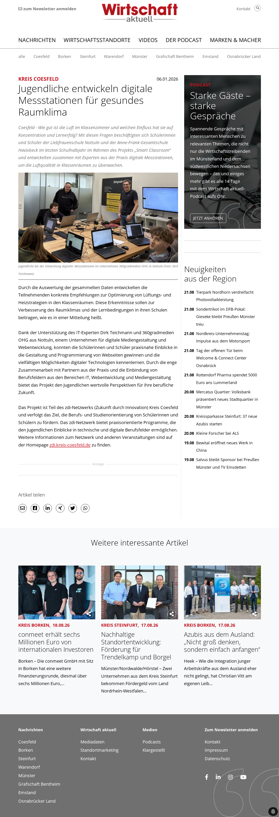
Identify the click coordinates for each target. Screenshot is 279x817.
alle (22, 56)
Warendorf (114, 56)
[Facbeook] (206, 777)
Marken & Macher (235, 40)
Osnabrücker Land (244, 56)
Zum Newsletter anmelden (231, 729)
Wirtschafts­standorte (97, 40)
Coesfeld (41, 56)
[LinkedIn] (218, 777)
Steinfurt (87, 56)
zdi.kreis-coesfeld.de (69, 445)
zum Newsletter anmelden (49, 8)
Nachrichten (37, 40)
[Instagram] (230, 777)
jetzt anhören (208, 218)
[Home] (139, 13)
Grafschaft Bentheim (175, 56)
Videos (148, 40)
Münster (139, 56)
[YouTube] (243, 777)
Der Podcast (184, 40)
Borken (64, 56)
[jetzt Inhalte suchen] (257, 8)
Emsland (210, 56)
